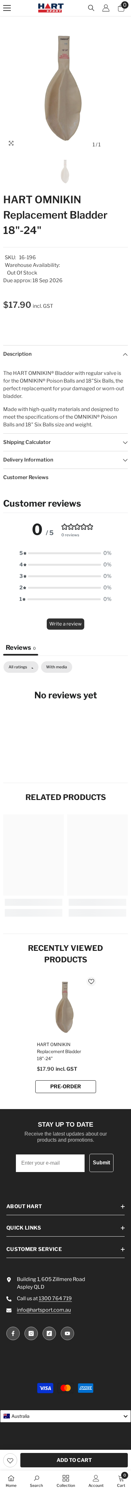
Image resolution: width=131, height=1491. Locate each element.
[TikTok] (49, 1333)
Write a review (65, 624)
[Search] (91, 8)
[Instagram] (31, 1333)
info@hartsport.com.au (44, 1310)
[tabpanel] (65, 714)
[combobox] (65, 1416)
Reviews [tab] (21, 647)
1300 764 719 (55, 1298)
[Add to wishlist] (10, 1460)
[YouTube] (67, 1333)
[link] (33, 902)
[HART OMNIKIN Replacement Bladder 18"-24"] (65, 1007)
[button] (65, 553)
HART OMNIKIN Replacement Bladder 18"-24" (59, 1051)
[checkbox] (56, 667)
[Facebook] (13, 1333)
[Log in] (105, 8)
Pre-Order (65, 1086)
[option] (65, 88)
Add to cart (74, 1460)
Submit (101, 1162)
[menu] (7, 8)
